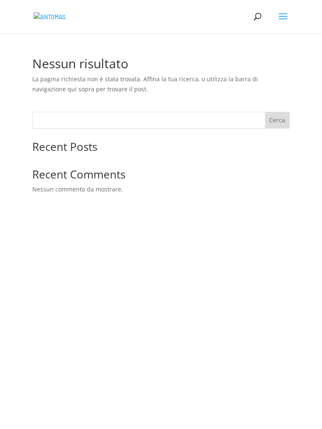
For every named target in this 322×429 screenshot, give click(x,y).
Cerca (277, 120)
